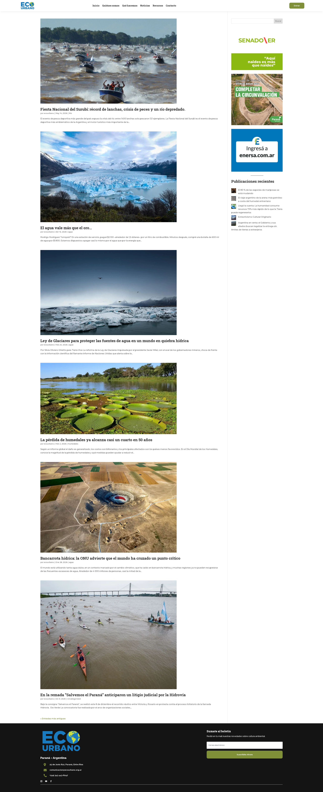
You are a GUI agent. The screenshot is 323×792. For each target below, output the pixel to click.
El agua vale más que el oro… (66, 227)
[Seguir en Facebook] (51, 781)
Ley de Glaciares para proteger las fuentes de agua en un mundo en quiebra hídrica (115, 340)
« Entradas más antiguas (53, 718)
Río (70, 113)
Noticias (145, 5)
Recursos (158, 5)
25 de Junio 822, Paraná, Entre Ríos (66, 764)
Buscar (278, 21)
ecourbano (49, 113)
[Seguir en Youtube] (46, 781)
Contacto (171, 5)
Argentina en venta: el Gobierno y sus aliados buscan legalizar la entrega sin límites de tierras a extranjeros (254, 226)
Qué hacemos (129, 5)
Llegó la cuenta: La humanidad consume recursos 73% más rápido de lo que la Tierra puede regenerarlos (256, 209)
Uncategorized (74, 699)
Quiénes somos (110, 5)
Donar (297, 5)
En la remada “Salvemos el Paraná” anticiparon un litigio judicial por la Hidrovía (113, 694)
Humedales (73, 444)
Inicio (95, 5)
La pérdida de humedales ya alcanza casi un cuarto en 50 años (96, 439)
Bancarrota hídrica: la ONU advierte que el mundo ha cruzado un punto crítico (110, 558)
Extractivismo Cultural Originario (254, 217)
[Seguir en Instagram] (41, 781)
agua (70, 232)
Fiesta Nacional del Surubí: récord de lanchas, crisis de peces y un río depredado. (112, 109)
